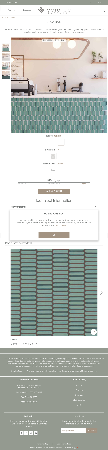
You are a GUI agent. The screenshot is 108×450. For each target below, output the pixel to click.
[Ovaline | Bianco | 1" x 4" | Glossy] (6, 56)
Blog (79, 405)
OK (54, 235)
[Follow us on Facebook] (22, 433)
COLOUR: (53, 136)
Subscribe (92, 431)
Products (11, 10)
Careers (79, 390)
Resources (27, 10)
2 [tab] (39, 347)
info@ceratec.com (29, 402)
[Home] (2, 17)
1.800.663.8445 (35, 393)
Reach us (79, 395)
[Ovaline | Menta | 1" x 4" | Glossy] (6, 47)
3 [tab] (71, 347)
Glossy (53, 170)
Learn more (61, 226)
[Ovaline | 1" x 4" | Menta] (54, 292)
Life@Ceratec (79, 400)
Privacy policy (42, 444)
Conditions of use (64, 444)
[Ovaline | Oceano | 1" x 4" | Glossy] (6, 75)
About (79, 386)
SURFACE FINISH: (53, 164)
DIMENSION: (53, 150)
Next (101, 292)
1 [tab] (6, 347)
